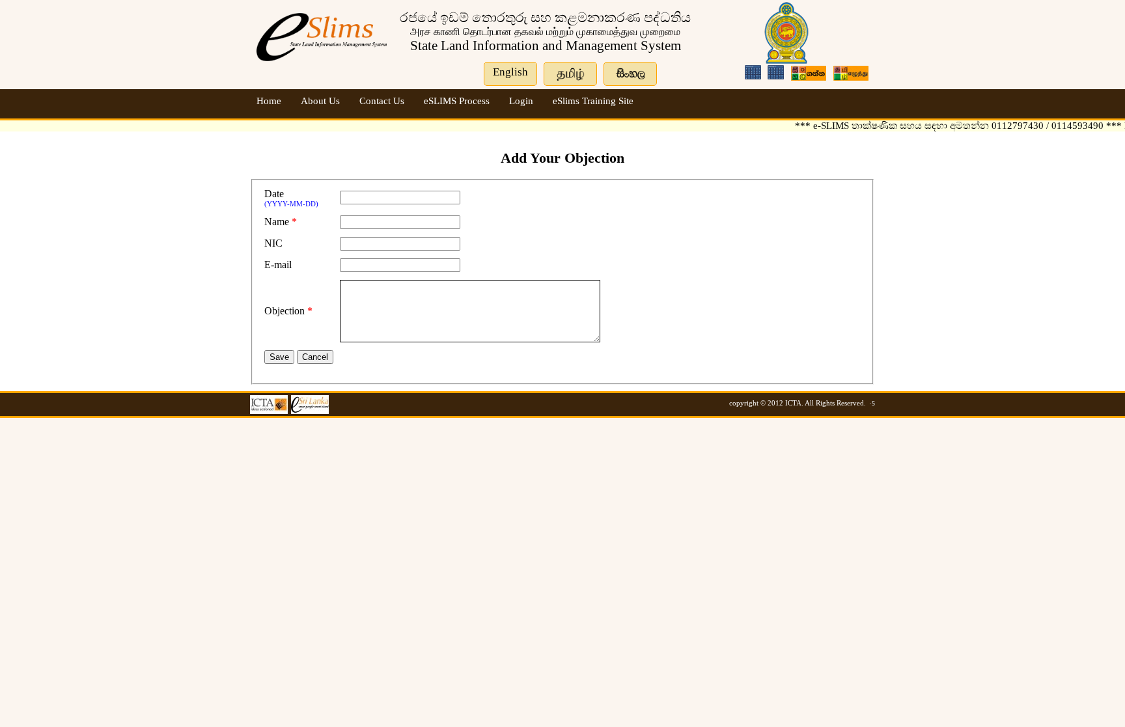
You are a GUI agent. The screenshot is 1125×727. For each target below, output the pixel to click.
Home (269, 101)
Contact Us (381, 101)
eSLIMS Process (457, 101)
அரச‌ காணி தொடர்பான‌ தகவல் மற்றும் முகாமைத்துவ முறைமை (545, 31)
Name (276, 221)
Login (521, 101)
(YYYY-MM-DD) (291, 204)
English (510, 72)
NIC (273, 243)
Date (274, 193)
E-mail (278, 264)
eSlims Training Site (593, 101)
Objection (284, 310)
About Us (320, 101)
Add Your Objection (562, 158)
